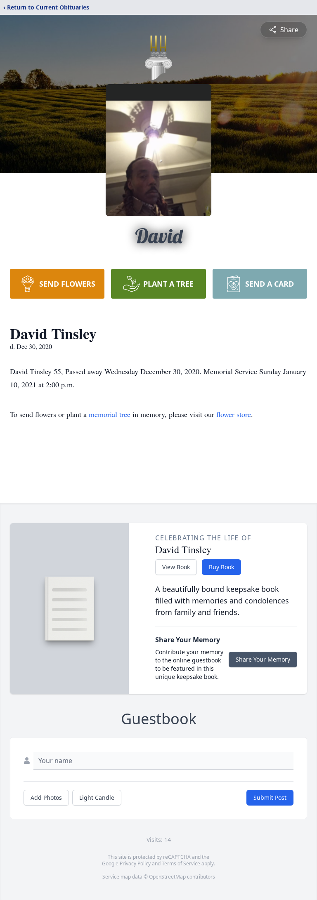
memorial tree (109, 414)
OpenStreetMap (167, 876)
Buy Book (221, 567)
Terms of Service (181, 863)
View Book (176, 567)
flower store (233, 414)
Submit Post (269, 797)
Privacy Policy (135, 863)
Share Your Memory (263, 659)
